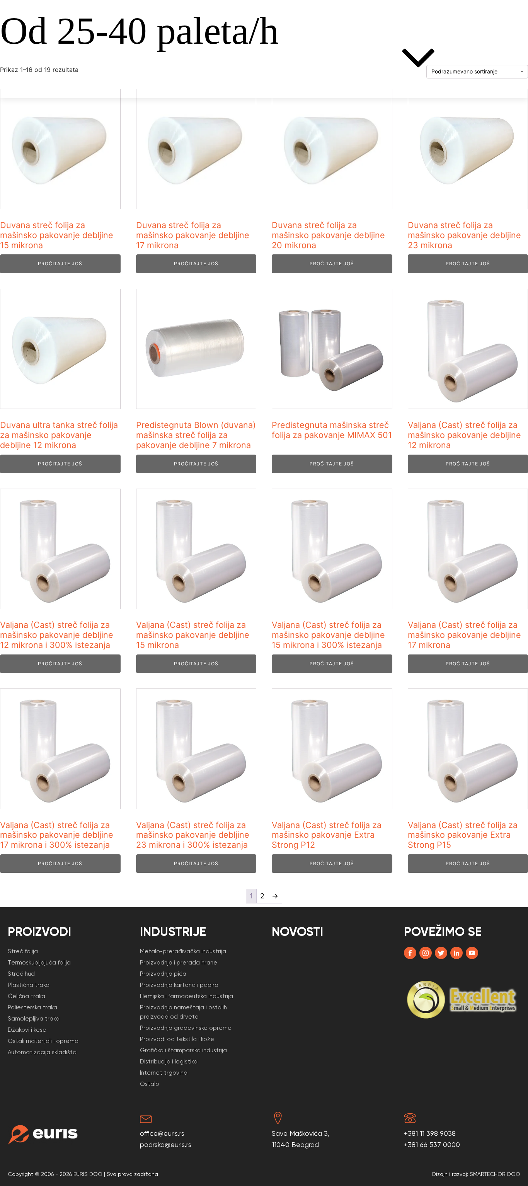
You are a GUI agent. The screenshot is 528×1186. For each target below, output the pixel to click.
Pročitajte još (60, 263)
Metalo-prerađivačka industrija (183, 951)
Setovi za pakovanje (222, 57)
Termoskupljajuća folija (39, 962)
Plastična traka (28, 985)
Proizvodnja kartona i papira (179, 985)
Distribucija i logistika (169, 1061)
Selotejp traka (95, 57)
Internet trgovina (163, 1072)
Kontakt (505, 57)
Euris (352, 57)
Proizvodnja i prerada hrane (178, 962)
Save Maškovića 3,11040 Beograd (300, 1139)
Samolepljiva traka (34, 1018)
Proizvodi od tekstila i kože (177, 1039)
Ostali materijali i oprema (43, 1041)
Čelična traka (26, 996)
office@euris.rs (162, 1133)
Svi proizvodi (154, 57)
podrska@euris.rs (165, 1144)
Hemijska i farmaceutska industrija (186, 996)
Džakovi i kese (27, 1029)
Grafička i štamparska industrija (183, 1050)
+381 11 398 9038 (430, 1133)
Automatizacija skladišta (42, 1052)
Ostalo (149, 1083)
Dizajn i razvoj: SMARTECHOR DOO (476, 1174)
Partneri (283, 57)
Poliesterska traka (32, 1007)
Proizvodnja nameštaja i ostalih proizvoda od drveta (183, 1012)
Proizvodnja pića (163, 973)
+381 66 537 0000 (432, 1144)
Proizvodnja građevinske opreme (186, 1027)
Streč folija (35, 57)
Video (320, 57)
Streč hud (21, 973)
